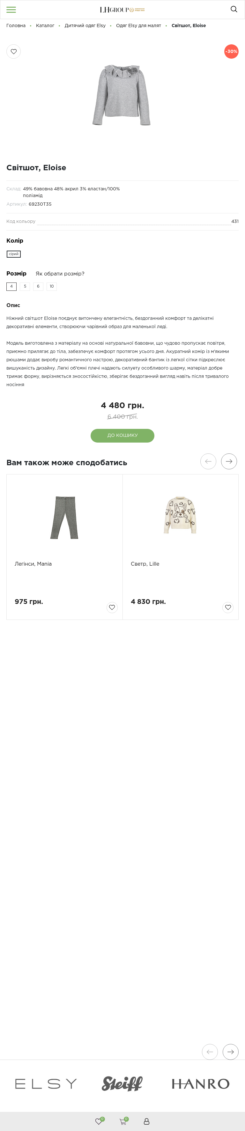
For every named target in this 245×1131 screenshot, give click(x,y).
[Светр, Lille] (180, 517)
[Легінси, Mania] (64, 517)
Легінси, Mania (33, 564)
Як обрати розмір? (60, 274)
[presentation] (208, 461)
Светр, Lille (145, 564)
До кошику (123, 435)
